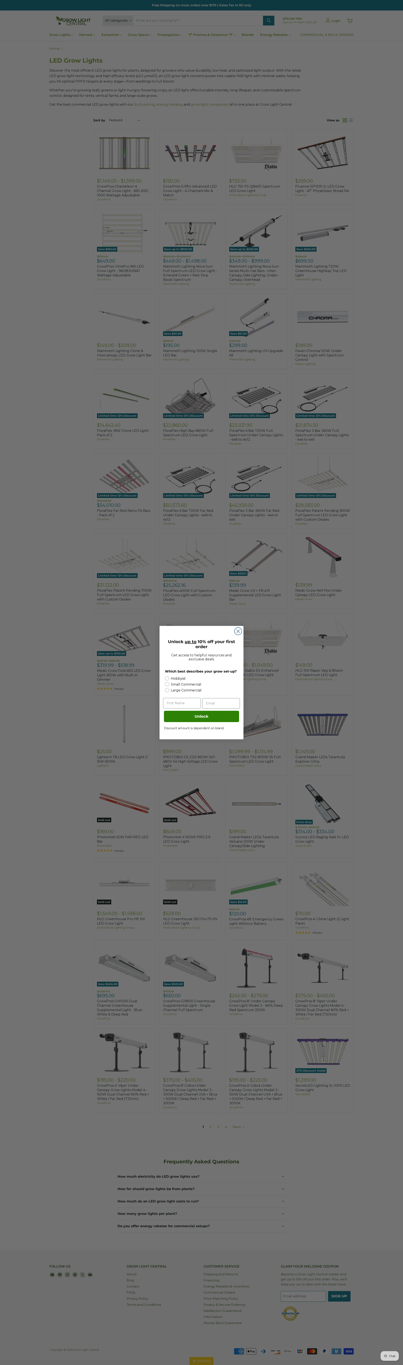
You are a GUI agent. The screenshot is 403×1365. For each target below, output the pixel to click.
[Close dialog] (238, 631)
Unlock (201, 716)
